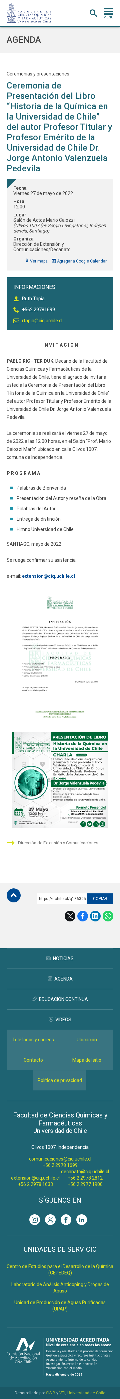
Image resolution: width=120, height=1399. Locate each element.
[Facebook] (66, 1219)
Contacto (33, 1060)
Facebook (82, 916)
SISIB (50, 1393)
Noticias (63, 958)
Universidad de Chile (86, 1393)
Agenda (24, 40)
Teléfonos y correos (33, 1039)
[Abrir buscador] (93, 13)
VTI (62, 1393)
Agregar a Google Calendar (81, 261)
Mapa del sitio (86, 1060)
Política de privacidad (60, 1080)
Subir (14, 895)
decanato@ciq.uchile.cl (85, 1171)
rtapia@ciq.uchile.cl (42, 320)
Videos (63, 1019)
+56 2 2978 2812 (85, 1178)
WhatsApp (108, 916)
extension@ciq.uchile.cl (35, 1178)
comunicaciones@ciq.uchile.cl (60, 1159)
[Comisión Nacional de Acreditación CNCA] (60, 1374)
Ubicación (87, 1039)
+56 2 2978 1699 (60, 1165)
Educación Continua (63, 999)
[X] (50, 1219)
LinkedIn (95, 916)
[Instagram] (34, 1219)
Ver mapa (38, 261)
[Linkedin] (81, 1219)
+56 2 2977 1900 (85, 1184)
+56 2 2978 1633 (35, 1184)
